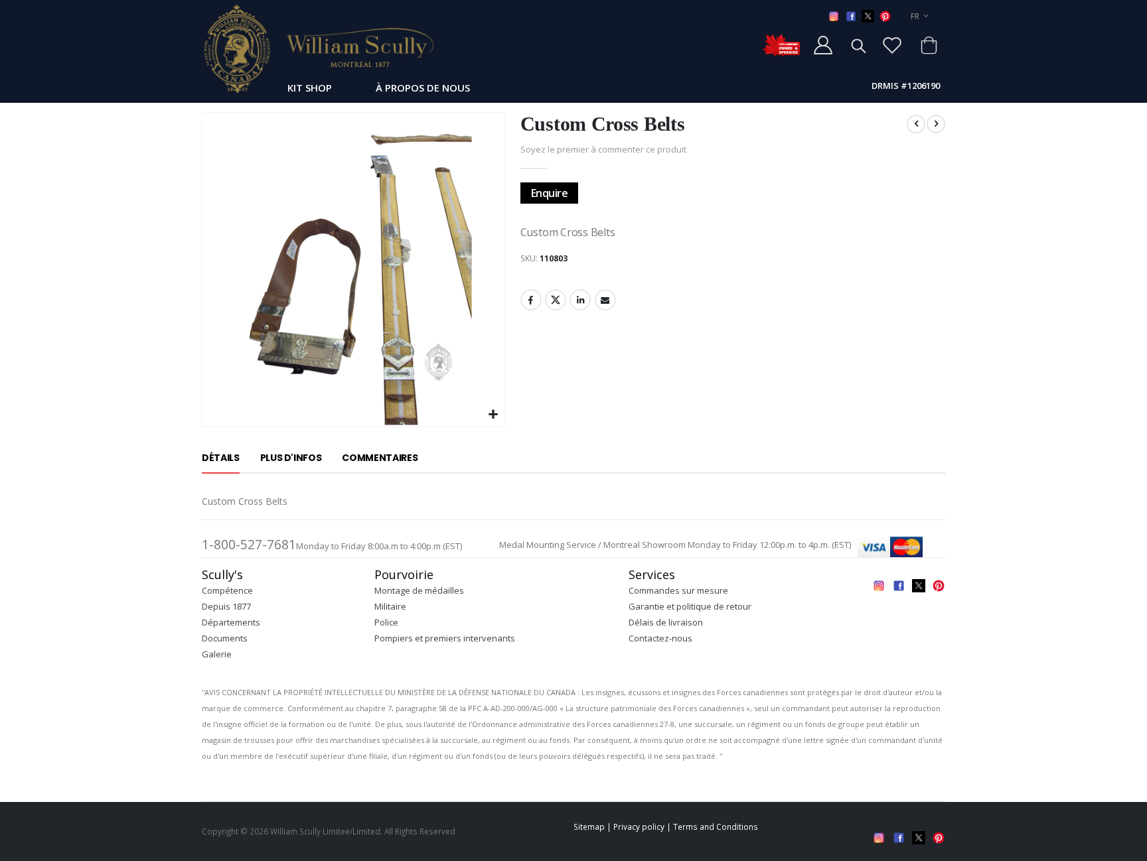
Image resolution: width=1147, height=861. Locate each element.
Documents (225, 638)
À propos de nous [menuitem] (423, 87)
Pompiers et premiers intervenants (444, 638)
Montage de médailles (419, 590)
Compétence (227, 590)
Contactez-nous (660, 638)
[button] (492, 415)
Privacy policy (638, 826)
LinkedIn (580, 299)
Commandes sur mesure (678, 590)
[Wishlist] (892, 45)
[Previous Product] (916, 124)
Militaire (390, 606)
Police (386, 622)
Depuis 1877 (226, 606)
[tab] (221, 458)
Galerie (217, 654)
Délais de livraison (666, 622)
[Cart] (928, 45)
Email (605, 299)
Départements (231, 622)
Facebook (531, 299)
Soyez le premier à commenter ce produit (603, 149)
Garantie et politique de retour (690, 606)
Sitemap (589, 826)
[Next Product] (936, 124)
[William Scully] (318, 48)
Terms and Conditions (715, 826)
